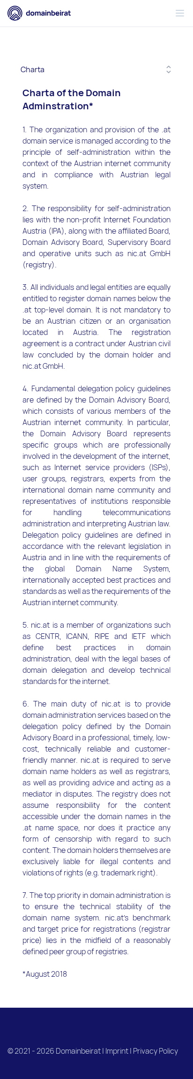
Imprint (116, 1051)
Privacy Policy (155, 1051)
